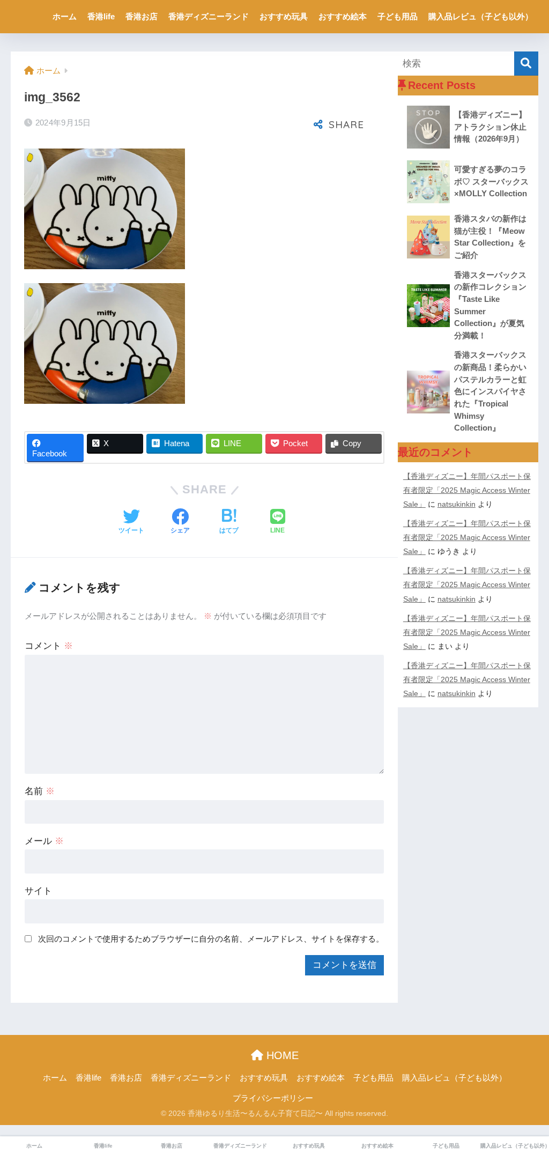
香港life (101, 16)
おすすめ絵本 (342, 16)
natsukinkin (456, 504)
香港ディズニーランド (208, 16)
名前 (40, 791)
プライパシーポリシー (273, 1098)
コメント (49, 646)
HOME (281, 1055)
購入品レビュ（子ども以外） (480, 16)
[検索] (526, 63)
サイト (38, 891)
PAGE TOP (526, 1110)
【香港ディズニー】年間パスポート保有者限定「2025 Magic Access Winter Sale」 (467, 490)
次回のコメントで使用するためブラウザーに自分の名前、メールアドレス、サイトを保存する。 (211, 938)
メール (44, 841)
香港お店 (141, 16)
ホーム (65, 16)
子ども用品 (397, 16)
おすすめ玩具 (283, 16)
